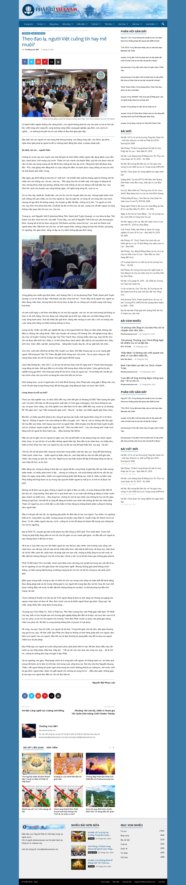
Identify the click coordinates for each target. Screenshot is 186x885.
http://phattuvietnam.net (47, 730)
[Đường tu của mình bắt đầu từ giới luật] (68, 764)
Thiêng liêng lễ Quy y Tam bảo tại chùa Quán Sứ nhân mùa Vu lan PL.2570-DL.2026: (141, 199)
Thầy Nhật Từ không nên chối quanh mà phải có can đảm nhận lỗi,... (142, 354)
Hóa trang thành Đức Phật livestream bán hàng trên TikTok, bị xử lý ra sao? (66, 811)
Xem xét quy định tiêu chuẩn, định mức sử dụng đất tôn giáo (100, 810)
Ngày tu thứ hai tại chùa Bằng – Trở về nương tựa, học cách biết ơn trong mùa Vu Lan (142, 215)
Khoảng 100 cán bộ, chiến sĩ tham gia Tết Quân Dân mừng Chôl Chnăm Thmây (93, 712)
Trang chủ (28, 24)
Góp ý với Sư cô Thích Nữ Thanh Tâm (146, 123)
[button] (163, 24)
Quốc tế (124, 849)
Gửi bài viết (126, 882)
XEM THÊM (51, 747)
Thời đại (108, 24)
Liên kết (161, 882)
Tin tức (40, 24)
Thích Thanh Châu (128, 87)
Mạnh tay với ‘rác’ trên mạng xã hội (36, 810)
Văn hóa (122, 24)
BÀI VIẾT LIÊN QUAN (33, 747)
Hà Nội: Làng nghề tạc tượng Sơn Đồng (43, 710)
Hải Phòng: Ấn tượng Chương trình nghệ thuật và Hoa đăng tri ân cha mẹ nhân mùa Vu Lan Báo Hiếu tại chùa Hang (142, 273)
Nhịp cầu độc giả (46, 30)
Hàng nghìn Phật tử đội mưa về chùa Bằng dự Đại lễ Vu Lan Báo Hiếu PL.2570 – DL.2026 (142, 207)
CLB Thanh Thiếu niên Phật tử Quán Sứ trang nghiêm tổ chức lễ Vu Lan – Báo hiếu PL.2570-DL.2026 (140, 232)
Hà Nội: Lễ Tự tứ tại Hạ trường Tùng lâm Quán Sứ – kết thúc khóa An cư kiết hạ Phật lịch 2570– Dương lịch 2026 (142, 140)
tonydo (123, 57)
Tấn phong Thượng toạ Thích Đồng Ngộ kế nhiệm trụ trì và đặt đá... (142, 341)
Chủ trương (105, 882)
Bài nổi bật (125, 840)
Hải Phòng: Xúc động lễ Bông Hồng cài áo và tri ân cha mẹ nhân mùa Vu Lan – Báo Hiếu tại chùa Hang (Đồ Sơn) (142, 254)
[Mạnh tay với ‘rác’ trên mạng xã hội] (36, 796)
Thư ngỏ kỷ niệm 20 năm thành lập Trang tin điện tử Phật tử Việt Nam (36, 779)
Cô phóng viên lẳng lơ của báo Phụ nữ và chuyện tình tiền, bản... (142, 329)
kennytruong (126, 67)
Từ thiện (124, 853)
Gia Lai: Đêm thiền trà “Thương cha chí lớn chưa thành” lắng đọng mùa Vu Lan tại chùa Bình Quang (142, 192)
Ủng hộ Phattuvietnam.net (145, 882)
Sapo (36, 882)
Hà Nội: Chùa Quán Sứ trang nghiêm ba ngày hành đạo (142, 173)
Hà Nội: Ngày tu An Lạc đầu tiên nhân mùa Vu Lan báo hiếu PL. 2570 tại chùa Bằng (142, 223)
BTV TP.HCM (126, 346)
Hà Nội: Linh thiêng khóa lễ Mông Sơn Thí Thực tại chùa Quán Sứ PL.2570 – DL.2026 (142, 157)
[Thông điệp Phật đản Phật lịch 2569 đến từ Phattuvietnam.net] (100, 764)
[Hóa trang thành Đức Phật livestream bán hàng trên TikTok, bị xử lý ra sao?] (68, 796)
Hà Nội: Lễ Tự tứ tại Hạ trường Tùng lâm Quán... (99, 833)
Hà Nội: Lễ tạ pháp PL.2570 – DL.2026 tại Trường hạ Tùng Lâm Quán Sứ (142, 282)
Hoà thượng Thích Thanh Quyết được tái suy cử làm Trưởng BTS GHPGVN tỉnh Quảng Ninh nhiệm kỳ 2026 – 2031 (142, 302)
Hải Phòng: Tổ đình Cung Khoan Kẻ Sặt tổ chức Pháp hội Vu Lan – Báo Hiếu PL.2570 (141, 149)
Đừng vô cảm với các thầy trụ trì (144, 107)
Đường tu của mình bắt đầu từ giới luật (67, 777)
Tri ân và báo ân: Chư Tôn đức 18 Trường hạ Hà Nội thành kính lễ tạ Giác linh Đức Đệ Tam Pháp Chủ (141, 292)
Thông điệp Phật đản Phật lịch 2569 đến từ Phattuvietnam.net (100, 777)
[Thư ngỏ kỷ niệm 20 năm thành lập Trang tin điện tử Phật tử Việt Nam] (36, 764)
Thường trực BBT (32, 49)
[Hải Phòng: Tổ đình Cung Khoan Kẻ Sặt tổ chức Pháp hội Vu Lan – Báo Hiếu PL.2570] (78, 850)
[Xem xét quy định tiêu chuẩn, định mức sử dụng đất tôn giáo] (100, 796)
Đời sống (66, 24)
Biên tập (116, 882)
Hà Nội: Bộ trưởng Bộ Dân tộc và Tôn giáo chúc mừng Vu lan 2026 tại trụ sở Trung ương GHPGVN (142, 165)
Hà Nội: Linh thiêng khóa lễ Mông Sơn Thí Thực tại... (100, 861)
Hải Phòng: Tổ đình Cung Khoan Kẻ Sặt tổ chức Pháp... (100, 847)
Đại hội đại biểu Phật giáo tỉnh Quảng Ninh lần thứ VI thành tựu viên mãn (142, 312)
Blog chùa (54, 24)
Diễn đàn (81, 24)
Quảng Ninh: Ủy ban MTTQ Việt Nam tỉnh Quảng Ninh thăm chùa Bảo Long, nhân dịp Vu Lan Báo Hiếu (141, 182)
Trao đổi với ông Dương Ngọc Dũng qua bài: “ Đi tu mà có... (142, 379)
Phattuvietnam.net (129, 334)
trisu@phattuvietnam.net (47, 849)
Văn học (135, 24)
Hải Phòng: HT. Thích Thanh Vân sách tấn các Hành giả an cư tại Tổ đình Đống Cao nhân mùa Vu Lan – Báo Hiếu (142, 243)
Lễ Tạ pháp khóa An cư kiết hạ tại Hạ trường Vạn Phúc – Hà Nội (142, 263)
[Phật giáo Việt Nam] (93, 9)
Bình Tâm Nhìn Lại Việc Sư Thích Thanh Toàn (141, 367)
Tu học (91, 838)
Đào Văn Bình (126, 359)
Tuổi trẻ (95, 24)
